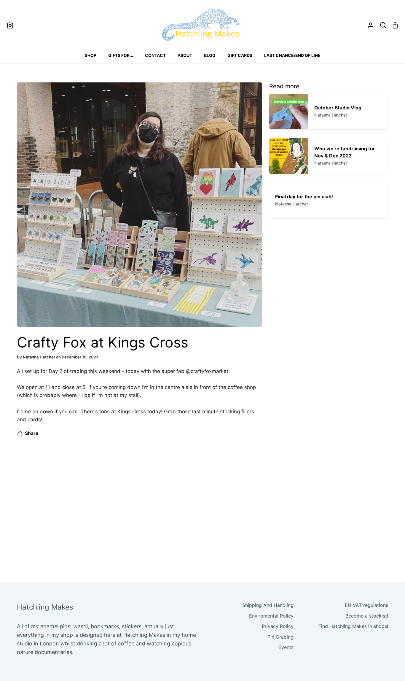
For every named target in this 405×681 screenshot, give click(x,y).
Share (32, 433)
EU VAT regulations (366, 605)
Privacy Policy (278, 626)
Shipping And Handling (268, 605)
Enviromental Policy (271, 616)
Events (286, 647)
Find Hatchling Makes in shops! (353, 626)
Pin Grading (280, 637)
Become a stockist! (366, 616)
